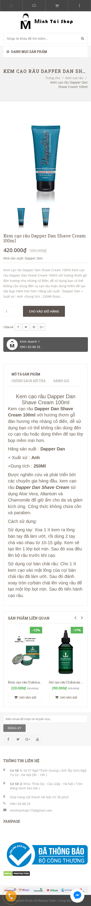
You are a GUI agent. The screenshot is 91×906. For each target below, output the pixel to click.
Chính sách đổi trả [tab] (28, 381)
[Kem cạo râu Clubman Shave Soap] (25, 652)
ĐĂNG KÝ (14, 728)
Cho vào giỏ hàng (44, 311)
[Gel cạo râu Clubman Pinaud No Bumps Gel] (66, 652)
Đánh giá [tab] (61, 381)
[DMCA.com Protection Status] (16, 873)
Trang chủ (52, 78)
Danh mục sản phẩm (28, 52)
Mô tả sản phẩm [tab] (25, 374)
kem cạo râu (74, 78)
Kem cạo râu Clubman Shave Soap (34, 682)
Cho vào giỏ (27, 697)
